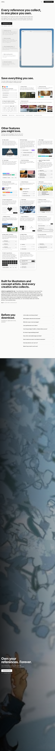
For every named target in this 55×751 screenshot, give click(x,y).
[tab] (10, 32)
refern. (3, 2)
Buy (41, 1)
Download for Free (48, 1)
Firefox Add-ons (5, 95)
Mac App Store (5, 97)
